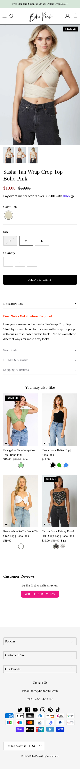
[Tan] (8, 215)
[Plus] (32, 262)
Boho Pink (34, 756)
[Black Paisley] (56, 546)
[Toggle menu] (4, 16)
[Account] (66, 16)
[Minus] (8, 262)
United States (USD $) (21, 746)
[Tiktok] (58, 709)
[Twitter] (20, 709)
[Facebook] (27, 709)
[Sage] (21, 465)
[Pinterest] (50, 709)
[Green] (59, 465)
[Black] (53, 465)
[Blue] (66, 465)
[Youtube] (35, 709)
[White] (21, 546)
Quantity (9, 253)
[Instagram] (42, 709)
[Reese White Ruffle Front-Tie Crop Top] (20, 501)
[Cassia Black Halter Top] (59, 419)
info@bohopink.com (44, 690)
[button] (40, 304)
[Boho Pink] (40, 16)
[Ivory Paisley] (62, 546)
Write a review (40, 594)
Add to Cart (39, 279)
